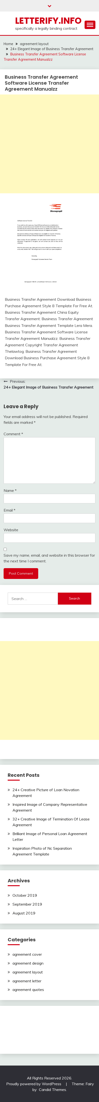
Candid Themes (52, 1089)
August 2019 (23, 913)
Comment (13, 433)
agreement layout (27, 972)
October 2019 (24, 895)
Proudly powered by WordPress (34, 1083)
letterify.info (48, 20)
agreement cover (27, 954)
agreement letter (26, 980)
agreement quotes (28, 989)
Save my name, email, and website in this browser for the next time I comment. (49, 558)
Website (11, 529)
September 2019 (27, 904)
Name (10, 490)
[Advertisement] (49, 143)
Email (9, 510)
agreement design (27, 963)
